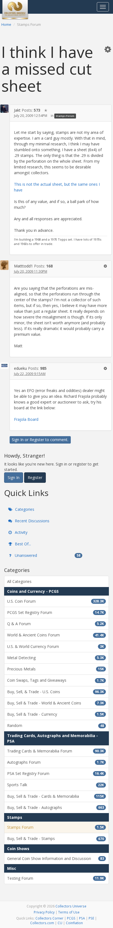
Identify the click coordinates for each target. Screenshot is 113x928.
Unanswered (47, 555)
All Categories (19, 581)
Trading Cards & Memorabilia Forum (55, 751)
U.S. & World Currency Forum (55, 646)
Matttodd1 (23, 266)
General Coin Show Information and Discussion (55, 858)
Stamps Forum (65, 116)
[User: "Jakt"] (4, 109)
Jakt (17, 110)
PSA (82, 918)
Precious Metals (55, 669)
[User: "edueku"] (4, 366)
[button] (108, 49)
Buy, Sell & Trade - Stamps (55, 838)
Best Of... (22, 543)
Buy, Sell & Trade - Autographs (55, 807)
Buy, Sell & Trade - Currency (55, 714)
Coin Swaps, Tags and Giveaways (55, 680)
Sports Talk (55, 784)
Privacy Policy (44, 912)
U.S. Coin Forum (55, 601)
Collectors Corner (49, 918)
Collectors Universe (70, 906)
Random (55, 725)
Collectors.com (42, 923)
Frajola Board (26, 419)
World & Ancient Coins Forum (55, 635)
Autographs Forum (55, 762)
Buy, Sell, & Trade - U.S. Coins (55, 691)
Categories (24, 509)
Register (37, 439)
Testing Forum (55, 878)
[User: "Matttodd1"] (4, 265)
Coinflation (74, 923)
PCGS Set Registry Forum (55, 612)
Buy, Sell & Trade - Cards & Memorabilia (55, 796)
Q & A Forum (55, 623)
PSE (91, 918)
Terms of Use (69, 912)
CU (60, 923)
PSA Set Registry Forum (55, 773)
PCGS (71, 918)
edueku (20, 368)
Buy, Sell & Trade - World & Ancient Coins (55, 703)
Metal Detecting (55, 657)
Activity (20, 532)
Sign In (18, 439)
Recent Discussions (31, 520)
